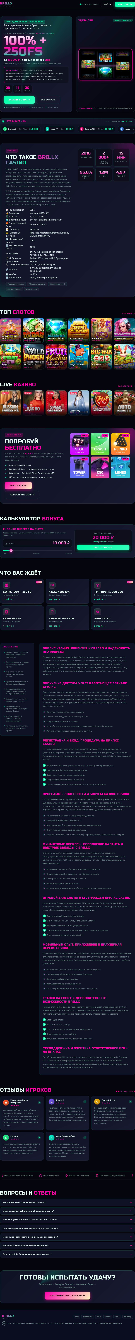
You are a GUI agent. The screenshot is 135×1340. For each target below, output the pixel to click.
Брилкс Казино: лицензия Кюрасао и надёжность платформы (17, 654)
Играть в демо (18, 485)
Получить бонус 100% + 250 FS (67, 1295)
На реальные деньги (22, 494)
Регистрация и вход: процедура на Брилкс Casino (15, 674)
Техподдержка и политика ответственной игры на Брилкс (17, 728)
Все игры (127, 313)
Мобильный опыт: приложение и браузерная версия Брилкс (17, 708)
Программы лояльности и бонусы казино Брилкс (17, 682)
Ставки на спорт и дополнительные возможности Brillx (14, 718)
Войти (107, 4)
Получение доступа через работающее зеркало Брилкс (17, 664)
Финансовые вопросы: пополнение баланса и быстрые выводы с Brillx (16, 691)
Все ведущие (125, 386)
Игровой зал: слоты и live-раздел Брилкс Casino (17, 700)
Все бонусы (48, 99)
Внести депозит (103, 547)
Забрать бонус (18, 99)
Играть (41, 1332)
